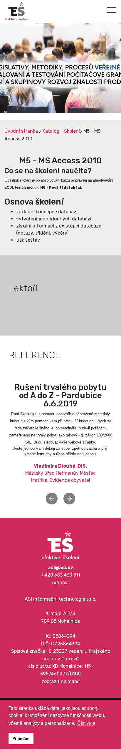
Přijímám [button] (20, 738)
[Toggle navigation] (111, 9)
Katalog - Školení (61, 131)
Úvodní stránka (21, 131)
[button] (52, 498)
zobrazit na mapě (60, 681)
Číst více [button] (86, 723)
